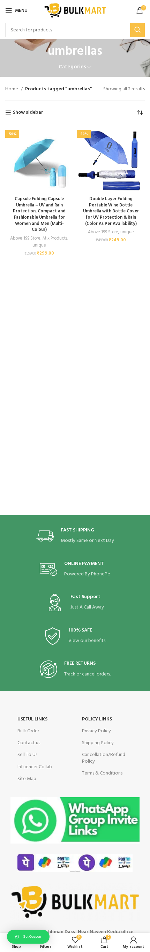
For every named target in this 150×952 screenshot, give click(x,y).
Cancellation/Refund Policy (103, 758)
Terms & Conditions (102, 773)
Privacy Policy (96, 731)
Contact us (28, 743)
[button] (28, 937)
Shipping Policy (98, 743)
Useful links (32, 719)
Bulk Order (28, 731)
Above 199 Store (25, 238)
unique (39, 245)
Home (12, 89)
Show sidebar (28, 113)
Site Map (26, 779)
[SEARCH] (137, 30)
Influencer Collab (34, 767)
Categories (72, 67)
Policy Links (97, 719)
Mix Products (55, 238)
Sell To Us (27, 755)
